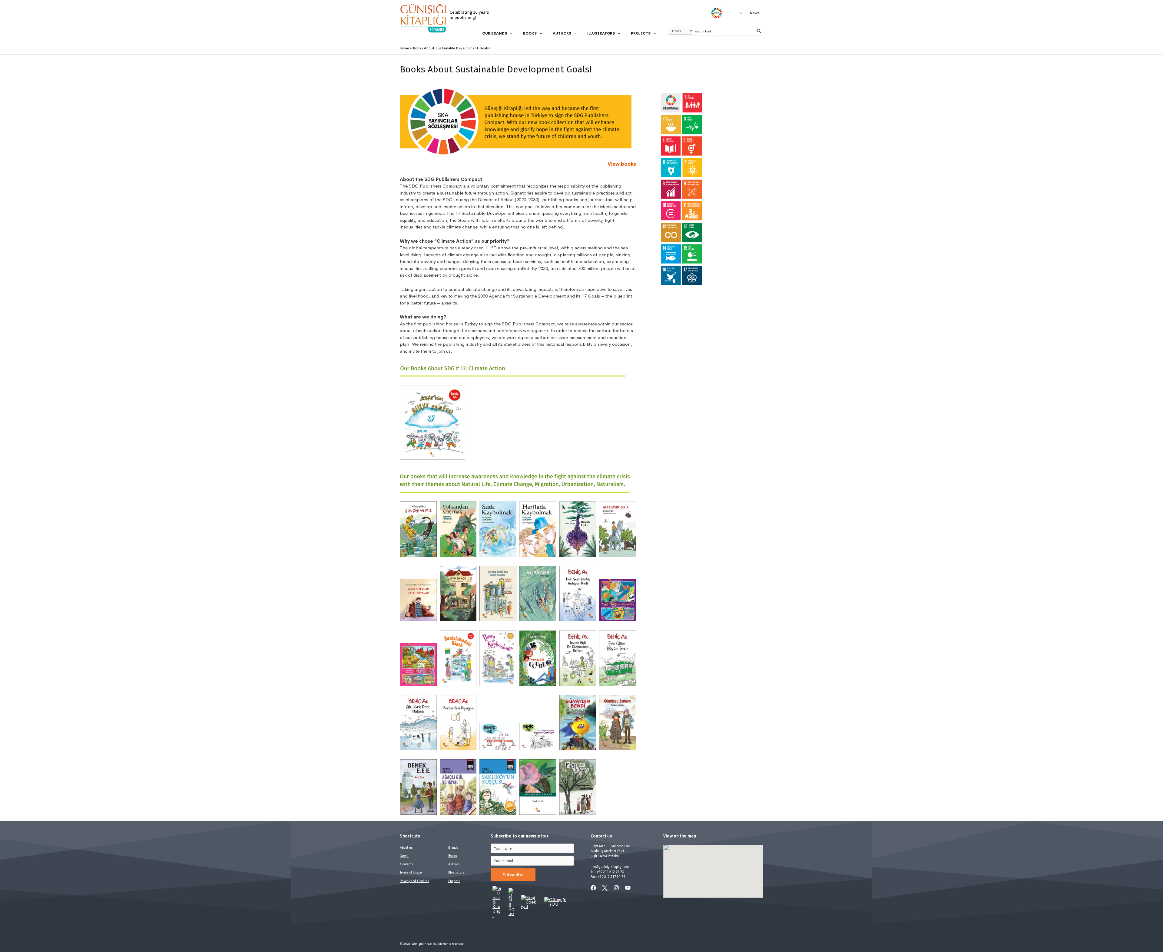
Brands (453, 847)
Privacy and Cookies (414, 881)
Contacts (406, 864)
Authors (454, 864)
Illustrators (456, 872)
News (404, 856)
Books (452, 856)
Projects (454, 881)
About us (406, 847)
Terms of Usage (411, 872)
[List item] (593, 887)
